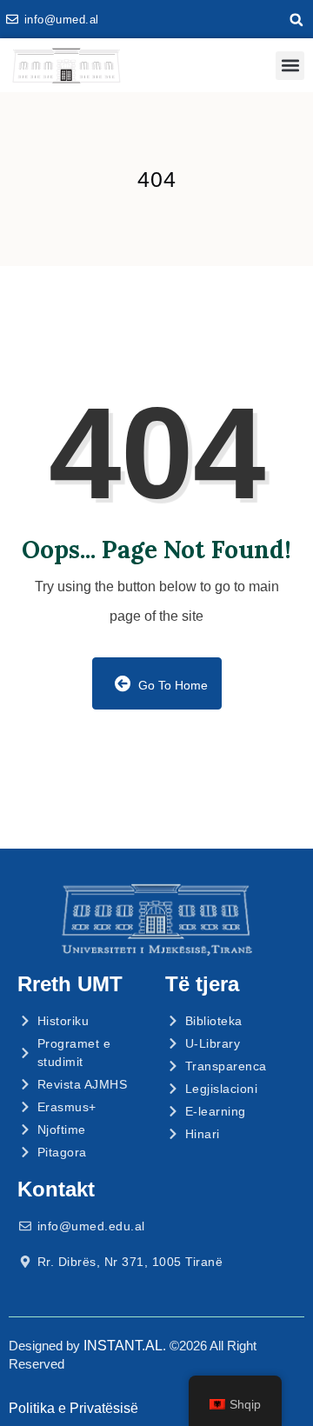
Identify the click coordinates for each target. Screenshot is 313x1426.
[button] (296, 20)
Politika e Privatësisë (73, 1408)
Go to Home (171, 685)
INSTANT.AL (123, 1345)
